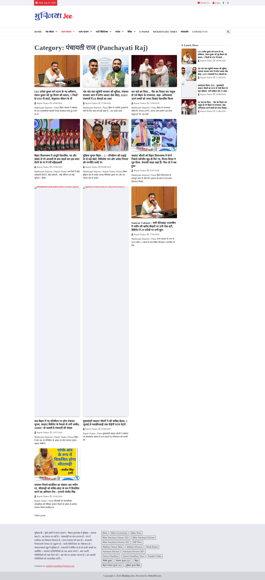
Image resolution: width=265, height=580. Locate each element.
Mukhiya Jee (128, 575)
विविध (130, 32)
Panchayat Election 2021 (133, 551)
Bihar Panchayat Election (144, 537)
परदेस (117, 32)
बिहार (137, 560)
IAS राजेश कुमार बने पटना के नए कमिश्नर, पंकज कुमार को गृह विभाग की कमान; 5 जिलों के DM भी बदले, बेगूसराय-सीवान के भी (55, 95)
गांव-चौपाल (50, 32)
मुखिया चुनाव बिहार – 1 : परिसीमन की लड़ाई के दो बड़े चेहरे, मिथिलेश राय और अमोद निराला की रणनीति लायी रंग (105, 159)
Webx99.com (154, 575)
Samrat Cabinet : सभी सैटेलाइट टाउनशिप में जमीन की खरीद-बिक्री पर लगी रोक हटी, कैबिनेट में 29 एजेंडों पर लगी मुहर (153, 226)
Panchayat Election (111, 551)
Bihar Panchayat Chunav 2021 (116, 537)
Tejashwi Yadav (154, 556)
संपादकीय (184, 32)
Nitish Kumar (152, 547)
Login (217, 3)
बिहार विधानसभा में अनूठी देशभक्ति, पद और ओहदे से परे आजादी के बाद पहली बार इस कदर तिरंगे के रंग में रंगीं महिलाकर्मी (56, 159)
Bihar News (136, 533)
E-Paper (144, 32)
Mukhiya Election (134, 547)
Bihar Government (119, 533)
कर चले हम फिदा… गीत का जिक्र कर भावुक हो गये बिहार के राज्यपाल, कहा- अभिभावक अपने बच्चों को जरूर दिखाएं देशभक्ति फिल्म (153, 95)
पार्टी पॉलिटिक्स (102, 32)
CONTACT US (199, 32)
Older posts (39, 515)
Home (38, 32)
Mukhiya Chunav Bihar (113, 547)
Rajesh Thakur (43, 103)
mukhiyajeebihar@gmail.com (60, 566)
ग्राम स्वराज (66, 32)
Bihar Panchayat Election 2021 (116, 542)
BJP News (137, 542)
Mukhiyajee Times (165, 32)
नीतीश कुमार (107, 560)
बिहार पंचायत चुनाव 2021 (112, 565)
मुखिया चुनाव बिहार (133, 565)
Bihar (105, 533)
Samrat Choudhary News (133, 556)
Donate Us (205, 3)
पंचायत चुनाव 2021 (123, 560)
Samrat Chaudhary (111, 556)
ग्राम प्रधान (84, 32)
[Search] (228, 31)
